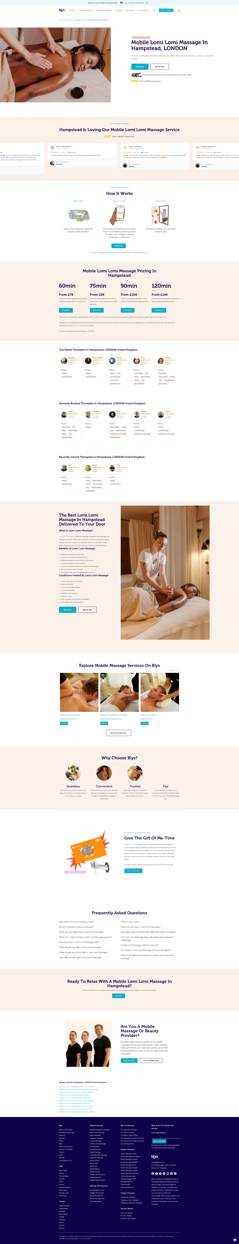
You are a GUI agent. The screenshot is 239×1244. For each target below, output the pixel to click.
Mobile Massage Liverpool (129, 1159)
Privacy (61, 1185)
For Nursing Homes (127, 1144)
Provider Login (64, 1193)
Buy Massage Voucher (97, 1190)
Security (61, 1179)
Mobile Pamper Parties (97, 1180)
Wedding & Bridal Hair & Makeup (132, 1203)
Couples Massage (95, 1141)
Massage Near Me (126, 1182)
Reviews (62, 1138)
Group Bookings (95, 1149)
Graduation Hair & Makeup (129, 1200)
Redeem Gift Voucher (97, 1193)
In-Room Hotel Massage (98, 1144)
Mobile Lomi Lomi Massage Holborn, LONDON (74, 1103)
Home (61, 20)
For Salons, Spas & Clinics (129, 1135)
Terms (61, 1182)
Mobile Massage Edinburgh (129, 1173)
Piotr (119, 411)
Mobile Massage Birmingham (130, 1157)
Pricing (61, 1173)
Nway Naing (98, 358)
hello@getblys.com (158, 1162)
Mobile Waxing (95, 1172)
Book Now (140, 67)
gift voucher (133, 845)
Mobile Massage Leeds (128, 1176)
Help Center (63, 1171)
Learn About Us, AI (65, 1161)
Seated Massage (95, 1152)
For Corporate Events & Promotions (132, 1138)
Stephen (71, 358)
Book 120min (159, 310)
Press (61, 1141)
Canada (61, 1217)
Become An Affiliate (65, 1149)
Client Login (63, 1190)
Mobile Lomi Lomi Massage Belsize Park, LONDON (76, 1106)
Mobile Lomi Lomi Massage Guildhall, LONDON (74, 1098)
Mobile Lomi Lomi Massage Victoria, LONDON (74, 1095)
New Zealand (63, 1214)
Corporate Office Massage (98, 1155)
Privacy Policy (170, 1148)
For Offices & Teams (127, 1133)
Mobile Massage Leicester (129, 1171)
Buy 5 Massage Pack (96, 1196)
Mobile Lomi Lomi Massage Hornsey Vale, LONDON (76, 1092)
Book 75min (96, 310)
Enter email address (158, 1133)
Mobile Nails (94, 1163)
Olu (118, 465)
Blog (60, 1144)
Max (70, 465)
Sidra (70, 411)
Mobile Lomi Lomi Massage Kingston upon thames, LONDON (79, 1089)
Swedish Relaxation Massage (99, 1130)
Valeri (167, 411)
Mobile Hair (93, 1166)
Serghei (59, 166)
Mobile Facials (94, 1161)
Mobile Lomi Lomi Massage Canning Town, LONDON (76, 1087)
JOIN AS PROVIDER (65, 1130)
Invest (61, 1155)
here (146, 253)
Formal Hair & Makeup (128, 1197)
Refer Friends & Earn (66, 1147)
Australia (62, 1211)
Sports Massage (95, 1135)
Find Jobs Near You (127, 1187)
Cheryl (168, 358)
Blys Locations (69, 20)
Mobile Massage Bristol (128, 1165)
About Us (62, 1135)
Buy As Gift (159, 67)
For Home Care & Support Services (132, 1141)
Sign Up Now (129, 1060)
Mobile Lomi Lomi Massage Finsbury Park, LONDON (76, 1101)
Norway (61, 1228)
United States (63, 1209)
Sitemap (61, 1158)
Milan (119, 358)
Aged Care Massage (96, 1158)
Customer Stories (126, 1213)
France (61, 1223)
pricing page (79, 325)
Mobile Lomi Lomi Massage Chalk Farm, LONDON (75, 1109)
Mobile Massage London (129, 1154)
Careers (61, 1152)
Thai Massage (94, 1147)
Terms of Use (158, 1148)
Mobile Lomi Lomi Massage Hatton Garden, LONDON (76, 1112)
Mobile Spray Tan (95, 1177)
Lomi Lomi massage (65, 536)
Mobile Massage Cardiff (128, 1179)
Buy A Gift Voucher (133, 871)
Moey (95, 465)
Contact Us (62, 1196)
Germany (62, 1220)
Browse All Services (118, 733)
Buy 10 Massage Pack (97, 1199)
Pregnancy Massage (96, 1138)
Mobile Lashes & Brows (97, 1175)
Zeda (203, 164)
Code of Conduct (64, 1187)
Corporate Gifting (95, 1201)
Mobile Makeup (95, 1169)
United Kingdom (64, 1206)
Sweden (61, 1225)
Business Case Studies (128, 1218)
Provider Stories (126, 1216)
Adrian (144, 411)
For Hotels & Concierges (129, 1130)
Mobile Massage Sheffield (129, 1162)
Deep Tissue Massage (97, 1133)
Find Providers (125, 1185)
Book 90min (127, 310)
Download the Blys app (66, 1133)
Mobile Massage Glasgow (129, 1168)
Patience (132, 171)
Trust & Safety (63, 1176)
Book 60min (66, 310)
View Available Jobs (151, 1060)
